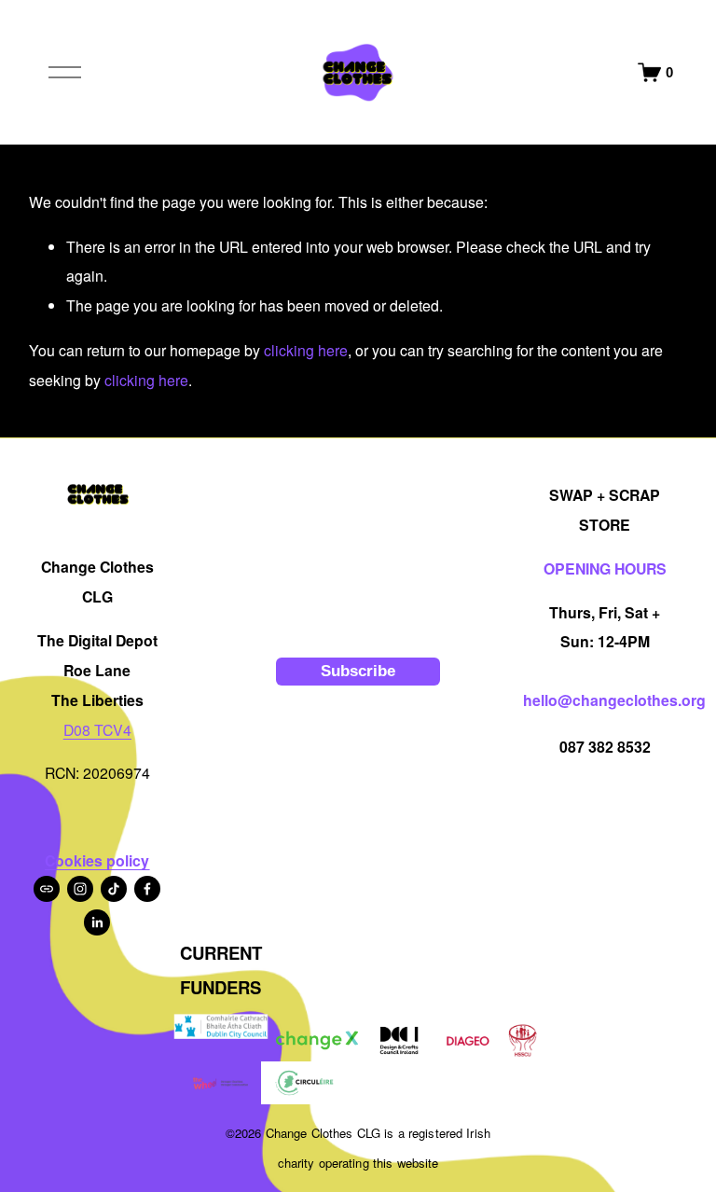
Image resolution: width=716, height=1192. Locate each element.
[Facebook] (147, 889)
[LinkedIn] (97, 922)
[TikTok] (114, 889)
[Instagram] (80, 889)
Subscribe (358, 671)
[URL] (47, 889)
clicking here (306, 350)
